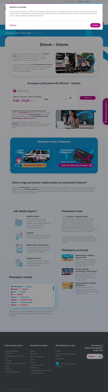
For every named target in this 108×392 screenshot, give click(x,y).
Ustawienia (13, 25)
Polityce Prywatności (36, 15)
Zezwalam (95, 25)
